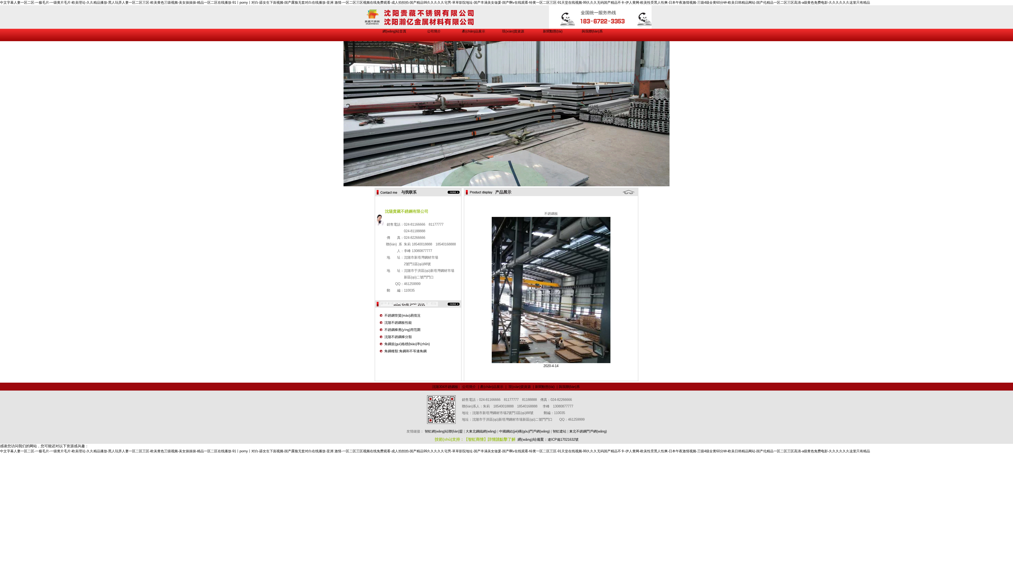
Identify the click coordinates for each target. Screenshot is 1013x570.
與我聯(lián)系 (592, 31)
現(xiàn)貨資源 (513, 31)
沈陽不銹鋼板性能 (398, 323)
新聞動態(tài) (552, 31)
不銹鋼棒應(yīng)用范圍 (402, 330)
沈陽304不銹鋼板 (445, 387)
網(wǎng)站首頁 (394, 31)
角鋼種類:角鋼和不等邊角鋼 (405, 351)
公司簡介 (434, 31)
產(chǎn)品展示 (473, 31)
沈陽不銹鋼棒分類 (398, 337)
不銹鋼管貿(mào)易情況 (402, 315)
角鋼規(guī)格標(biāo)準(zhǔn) (407, 344)
